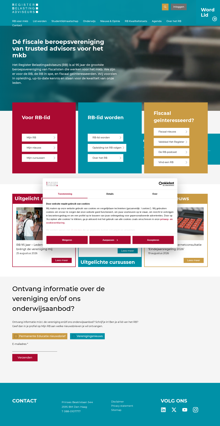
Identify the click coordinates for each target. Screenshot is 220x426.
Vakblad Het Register (171, 141)
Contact (17, 25)
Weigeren (67, 240)
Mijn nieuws (34, 147)
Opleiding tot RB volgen (107, 147)
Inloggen (178, 6)
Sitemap (116, 410)
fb (195, 409)
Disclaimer (117, 401)
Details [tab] (110, 194)
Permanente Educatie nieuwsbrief (42, 336)
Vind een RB (165, 162)
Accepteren (153, 240)
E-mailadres (19, 344)
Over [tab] (154, 194)
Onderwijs (89, 21)
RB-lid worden (101, 137)
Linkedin (163, 409)
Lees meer (61, 260)
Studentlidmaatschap (64, 21)
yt (184, 409)
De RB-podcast (167, 152)
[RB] (25, 12)
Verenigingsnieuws (90, 336)
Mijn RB (31, 137)
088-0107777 (72, 411)
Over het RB (173, 21)
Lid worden (40, 21)
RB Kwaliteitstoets (136, 21)
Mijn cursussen (36, 157)
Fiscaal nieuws (167, 131)
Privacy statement (122, 405)
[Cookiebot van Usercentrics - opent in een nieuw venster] (161, 184)
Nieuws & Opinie (110, 21)
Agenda (157, 21)
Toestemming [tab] (65, 194)
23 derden (76, 230)
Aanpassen (108, 240)
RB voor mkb (20, 21)
